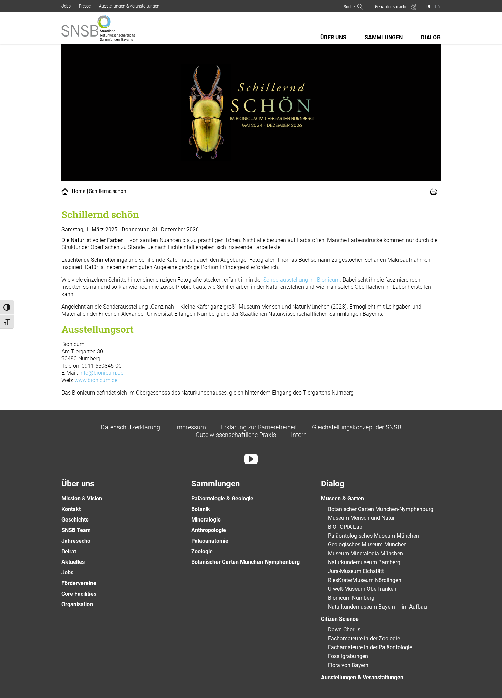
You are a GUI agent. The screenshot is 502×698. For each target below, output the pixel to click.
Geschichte (75, 519)
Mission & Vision (81, 498)
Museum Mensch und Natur (361, 518)
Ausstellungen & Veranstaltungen (129, 6)
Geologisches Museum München (367, 544)
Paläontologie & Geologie (222, 498)
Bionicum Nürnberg (351, 598)
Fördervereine (78, 583)
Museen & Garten (342, 498)
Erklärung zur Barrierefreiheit (259, 427)
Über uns (333, 37)
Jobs (66, 6)
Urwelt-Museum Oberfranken (362, 589)
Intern (299, 434)
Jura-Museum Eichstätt (356, 571)
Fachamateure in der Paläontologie (370, 647)
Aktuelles (73, 562)
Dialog (431, 37)
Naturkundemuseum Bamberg (364, 562)
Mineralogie (206, 519)
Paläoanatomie (209, 541)
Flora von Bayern (348, 665)
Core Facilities (78, 593)
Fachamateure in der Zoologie (364, 638)
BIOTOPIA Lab (345, 527)
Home (78, 191)
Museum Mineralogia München (365, 553)
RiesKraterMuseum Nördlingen (364, 580)
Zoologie (202, 551)
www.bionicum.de (95, 380)
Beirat (68, 551)
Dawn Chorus (344, 629)
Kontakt (71, 509)
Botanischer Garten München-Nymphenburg (245, 562)
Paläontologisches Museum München (373, 535)
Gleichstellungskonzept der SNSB (356, 427)
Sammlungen (384, 37)
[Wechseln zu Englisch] (437, 6)
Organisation (77, 604)
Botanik (200, 509)
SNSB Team (76, 530)
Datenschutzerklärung (130, 427)
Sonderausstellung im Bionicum (301, 279)
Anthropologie (208, 530)
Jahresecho (75, 541)
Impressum (190, 427)
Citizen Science (340, 619)
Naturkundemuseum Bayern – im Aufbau (377, 606)
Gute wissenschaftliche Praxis (236, 434)
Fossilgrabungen (348, 656)
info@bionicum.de (101, 373)
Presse (85, 6)
